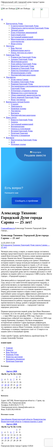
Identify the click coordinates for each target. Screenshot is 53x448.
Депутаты (10, 46)
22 (17, 385)
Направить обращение (15, 359)
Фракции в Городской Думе (22, 68)
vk (2, 19)
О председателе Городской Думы (25, 26)
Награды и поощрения (20, 135)
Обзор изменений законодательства (26, 95)
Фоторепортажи (17, 126)
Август (11, 371)
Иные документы (18, 100)
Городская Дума (12, 55)
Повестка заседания (14, 357)
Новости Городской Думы (22, 120)
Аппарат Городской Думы (22, 59)
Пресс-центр (11, 117)
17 (2, 385)
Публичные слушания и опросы (24, 91)
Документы (11, 77)
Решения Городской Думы (22, 84)
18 (5, 385)
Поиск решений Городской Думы (25, 97)
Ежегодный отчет (18, 35)
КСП (13, 142)
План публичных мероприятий (24, 32)
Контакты (15, 113)
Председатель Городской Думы (24, 140)
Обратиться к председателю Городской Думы (30, 28)
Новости (11, 228)
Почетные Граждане (19, 133)
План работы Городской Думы (23, 64)
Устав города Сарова (19, 79)
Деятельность (16, 106)
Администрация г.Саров (32, 421)
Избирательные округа (20, 50)
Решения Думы (12, 354)
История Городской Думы (22, 131)
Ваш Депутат (16, 48)
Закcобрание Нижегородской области (17, 419)
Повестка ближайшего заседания (25, 70)
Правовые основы (18, 108)
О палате (14, 104)
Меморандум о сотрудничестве (24, 93)
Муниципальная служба (21, 73)
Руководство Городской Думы (23, 57)
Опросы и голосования (20, 129)
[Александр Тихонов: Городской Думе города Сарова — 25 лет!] (26, 247)
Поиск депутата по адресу (22, 53)
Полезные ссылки (18, 144)
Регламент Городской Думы (22, 82)
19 (8, 385)
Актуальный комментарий (22, 37)
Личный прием (17, 30)
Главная (4, 228)
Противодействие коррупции (23, 75)
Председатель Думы (14, 23)
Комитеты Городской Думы (22, 66)
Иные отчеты (16, 44)
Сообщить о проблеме (26, 201)
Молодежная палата (19, 62)
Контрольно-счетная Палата (17, 102)
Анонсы (14, 122)
